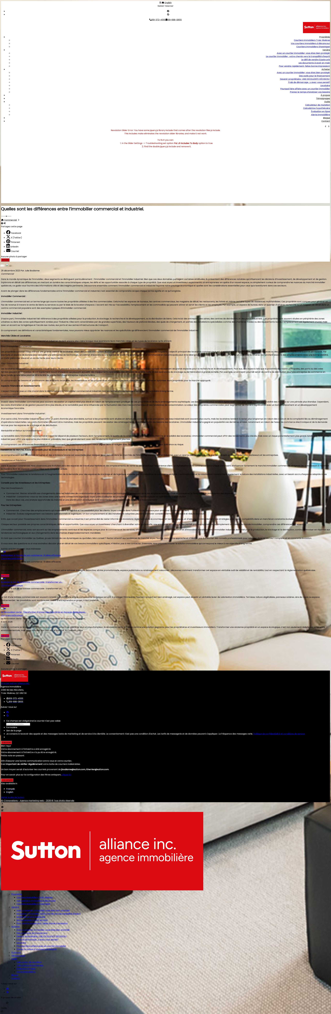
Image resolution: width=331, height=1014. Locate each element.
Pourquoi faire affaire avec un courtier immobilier (305, 88)
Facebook (16, 233)
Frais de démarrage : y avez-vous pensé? (309, 82)
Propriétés (324, 36)
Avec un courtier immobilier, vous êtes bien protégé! (303, 53)
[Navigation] (160, 2)
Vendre (326, 49)
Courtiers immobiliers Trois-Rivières (312, 40)
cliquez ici (66, 774)
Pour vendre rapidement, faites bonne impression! (304, 66)
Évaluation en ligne (320, 111)
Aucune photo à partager (14, 256)
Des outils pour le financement (314, 75)
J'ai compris (7, 780)
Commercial (10, 220)
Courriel (15, 251)
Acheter (326, 69)
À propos (325, 95)
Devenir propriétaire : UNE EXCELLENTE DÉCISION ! (305, 79)
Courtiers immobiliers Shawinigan (313, 46)
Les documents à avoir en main (314, 62)
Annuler (5, 260)
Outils (327, 101)
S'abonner (6, 742)
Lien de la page (13, 730)
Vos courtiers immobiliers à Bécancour (310, 43)
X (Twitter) (16, 237)
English (168, 2)
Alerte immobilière (320, 114)
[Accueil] (163, 2)
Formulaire (11, 727)
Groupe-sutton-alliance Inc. (15, 683)
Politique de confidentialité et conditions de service (279, 733)
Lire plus (5, 575)
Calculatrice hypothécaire (316, 108)
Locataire (325, 85)
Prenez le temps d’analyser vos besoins (310, 91)
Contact (325, 121)
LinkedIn (14, 246)
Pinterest (15, 242)
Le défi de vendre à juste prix (315, 59)
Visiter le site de (12, 797)
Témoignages (323, 98)
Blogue (326, 117)
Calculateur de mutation (317, 104)
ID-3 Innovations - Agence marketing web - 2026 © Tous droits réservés (37, 800)
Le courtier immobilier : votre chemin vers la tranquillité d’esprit (298, 56)
